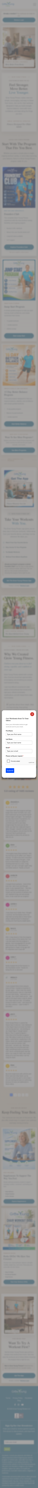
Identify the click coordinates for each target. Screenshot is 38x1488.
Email (8, 747)
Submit (10, 770)
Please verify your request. (14, 756)
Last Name (9, 739)
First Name (9, 731)
